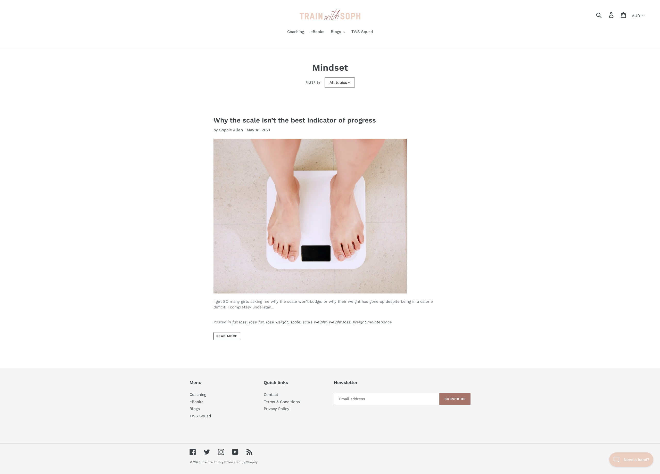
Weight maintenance (372, 322)
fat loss (239, 322)
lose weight (277, 322)
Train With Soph (214, 462)
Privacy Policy (276, 408)
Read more (226, 336)
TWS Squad (200, 416)
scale (295, 322)
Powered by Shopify (242, 462)
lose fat (256, 322)
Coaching (197, 394)
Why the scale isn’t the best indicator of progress (294, 120)
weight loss (340, 322)
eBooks (196, 401)
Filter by (313, 82)
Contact (271, 394)
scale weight (315, 322)
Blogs (194, 408)
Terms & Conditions (282, 401)
